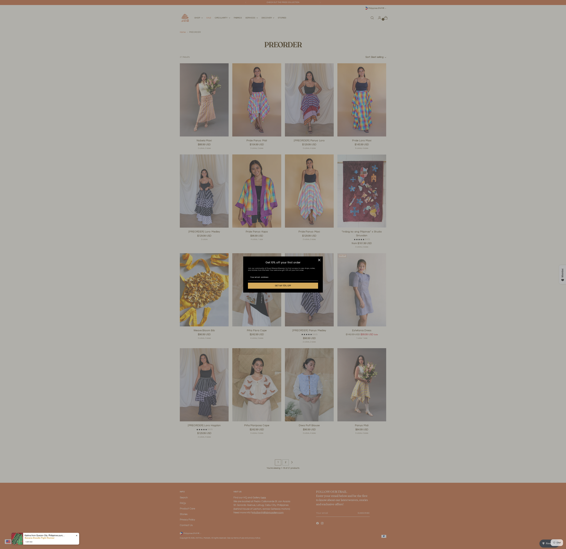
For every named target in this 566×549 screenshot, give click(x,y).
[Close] (319, 260)
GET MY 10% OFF (283, 285)
